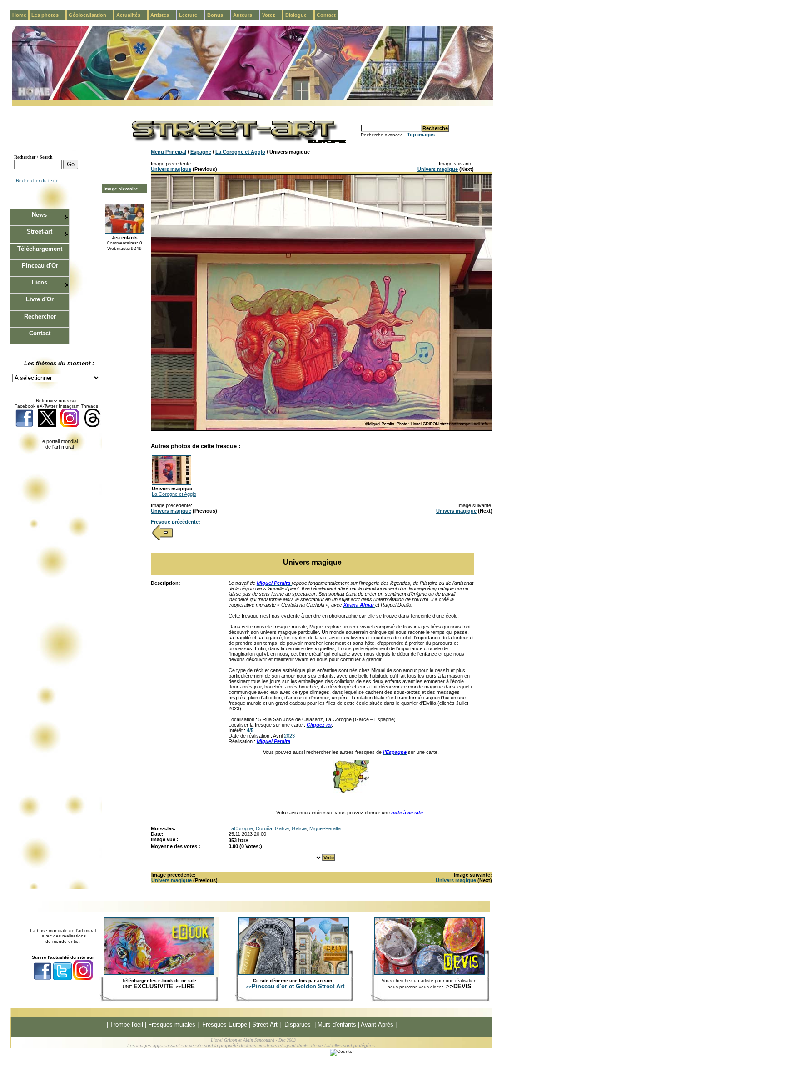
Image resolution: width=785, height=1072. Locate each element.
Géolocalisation (91, 15)
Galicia (299, 828)
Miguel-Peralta (325, 828)
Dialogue (299, 15)
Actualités (132, 15)
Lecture (191, 15)
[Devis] (429, 973)
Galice (282, 828)
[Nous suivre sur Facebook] (24, 425)
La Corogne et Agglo (240, 152)
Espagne (200, 152)
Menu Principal (168, 152)
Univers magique (171, 169)
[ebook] (159, 973)
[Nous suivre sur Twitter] (47, 425)
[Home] (252, 97)
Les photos (48, 15)
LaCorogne (241, 828)
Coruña (264, 828)
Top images (421, 134)
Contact (326, 15)
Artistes (163, 15)
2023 (289, 735)
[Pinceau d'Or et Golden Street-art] (293, 973)
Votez (272, 15)
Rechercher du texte (37, 180)
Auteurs (246, 15)
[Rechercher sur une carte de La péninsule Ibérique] (351, 791)
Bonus (218, 15)
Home (19, 15)
